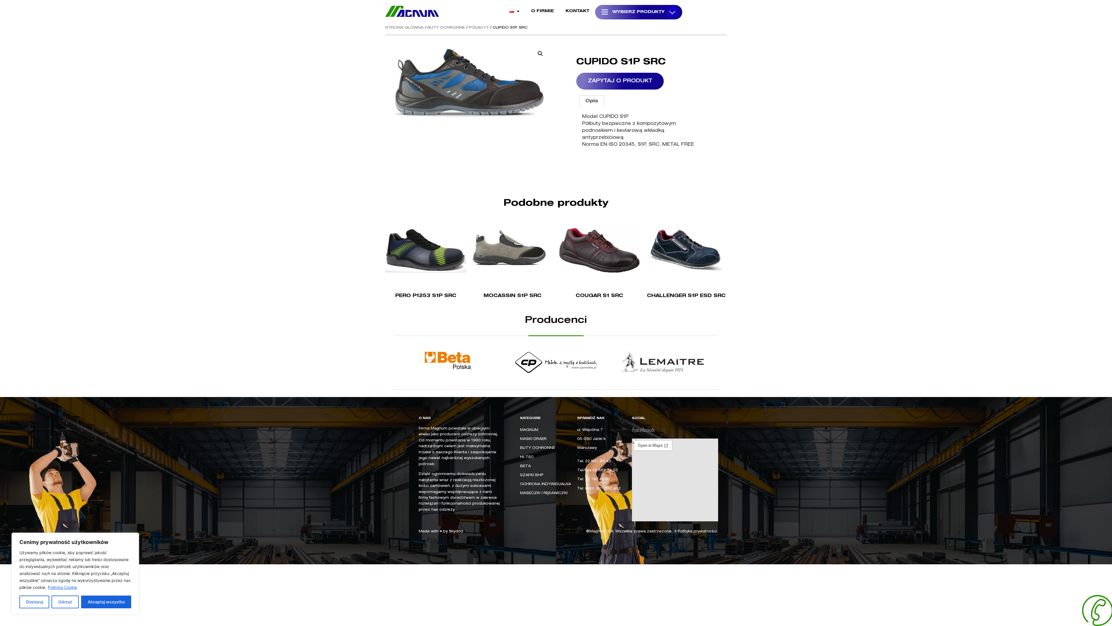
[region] (75, 573)
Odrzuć (65, 601)
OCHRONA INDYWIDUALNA (545, 484)
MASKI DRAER (533, 439)
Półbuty (479, 28)
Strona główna (404, 28)
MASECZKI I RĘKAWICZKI (544, 493)
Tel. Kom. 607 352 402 (599, 488)
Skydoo (456, 531)
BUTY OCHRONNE (537, 448)
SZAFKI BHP (532, 475)
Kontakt (577, 11)
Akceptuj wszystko (106, 601)
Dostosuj (34, 601)
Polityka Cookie (62, 587)
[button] (540, 53)
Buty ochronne (446, 28)
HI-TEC (527, 457)
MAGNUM (529, 430)
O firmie (542, 11)
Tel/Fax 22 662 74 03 (597, 470)
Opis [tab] (591, 101)
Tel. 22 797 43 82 (593, 479)
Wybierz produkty (638, 12)
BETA (525, 466)
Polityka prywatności (697, 531)
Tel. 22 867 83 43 (594, 461)
